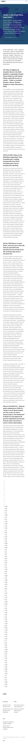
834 (6, 608)
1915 (6, 621)
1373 (6, 597)
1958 (6, 627)
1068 (6, 575)
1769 (6, 528)
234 (6, 534)
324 (6, 567)
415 (6, 519)
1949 (6, 601)
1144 (6, 610)
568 (6, 532)
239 (6, 686)
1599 (6, 580)
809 (6, 562)
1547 (6, 612)
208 (6, 614)
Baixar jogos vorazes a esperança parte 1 (19, 705)
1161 (6, 586)
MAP (4, 740)
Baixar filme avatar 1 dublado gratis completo (13, 40)
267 (6, 595)
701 (6, 530)
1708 (6, 630)
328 (6, 647)
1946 (6, 673)
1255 (6, 671)
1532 (6, 634)
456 (6, 510)
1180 (6, 684)
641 (6, 564)
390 (6, 571)
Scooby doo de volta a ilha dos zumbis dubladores (8, 710)
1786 (6, 569)
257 (6, 551)
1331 (6, 521)
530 (6, 541)
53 (5, 590)
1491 (6, 508)
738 (6, 660)
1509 (6, 515)
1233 (6, 632)
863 (6, 625)
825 (6, 643)
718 (6, 675)
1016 (6, 584)
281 (6, 677)
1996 (6, 604)
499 (6, 556)
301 (6, 549)
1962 (6, 523)
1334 (6, 623)
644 (6, 617)
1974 (6, 619)
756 (6, 662)
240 (6, 656)
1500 (6, 649)
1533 (6, 664)
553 (6, 599)
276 (6, 560)
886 (6, 588)
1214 (6, 525)
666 (6, 558)
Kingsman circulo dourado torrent (7, 705)
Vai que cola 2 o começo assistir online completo (8, 727)
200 (6, 538)
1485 (6, 651)
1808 (6, 682)
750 (6, 577)
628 (6, 554)
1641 (6, 545)
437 (6, 679)
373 (6, 606)
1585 (6, 547)
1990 (6, 669)
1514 (6, 658)
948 (6, 645)
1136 (6, 593)
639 (6, 536)
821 (6, 573)
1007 (6, 638)
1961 (6, 582)
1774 (6, 636)
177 (6, 640)
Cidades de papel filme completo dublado (8, 722)
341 (6, 517)
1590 (6, 506)
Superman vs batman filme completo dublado (19, 710)
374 (6, 512)
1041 (6, 653)
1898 (6, 543)
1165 (6, 666)
